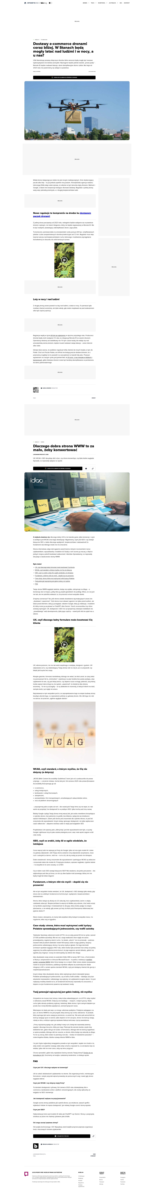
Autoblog (112, 3)
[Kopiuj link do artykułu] (93, 469)
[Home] (43, 3)
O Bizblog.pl (81, 1176)
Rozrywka (101, 3)
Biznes (85, 3)
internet (93, 1156)
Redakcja (80, 1178)
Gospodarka (102, 1177)
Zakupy (101, 1184)
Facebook (122, 1182)
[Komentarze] (86, 469)
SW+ (121, 3)
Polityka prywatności (81, 1185)
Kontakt (127, 3)
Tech (92, 3)
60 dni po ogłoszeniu (58, 335)
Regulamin (81, 1182)
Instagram (122, 1177)
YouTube (122, 1184)
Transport (101, 1182)
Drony (94, 398)
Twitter (122, 1179)
